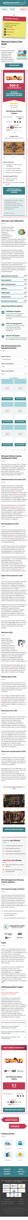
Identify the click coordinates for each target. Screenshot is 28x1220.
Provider (11, 667)
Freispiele (7, 1174)
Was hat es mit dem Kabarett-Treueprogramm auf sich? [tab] (10, 1027)
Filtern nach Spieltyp (7, 363)
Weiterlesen (14, 65)
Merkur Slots (10, 29)
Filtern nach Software (7, 371)
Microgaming (6, 507)
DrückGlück (10, 32)
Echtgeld (12, 9)
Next (24, 158)
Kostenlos (4, 9)
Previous (4, 158)
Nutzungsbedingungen (7, 1201)
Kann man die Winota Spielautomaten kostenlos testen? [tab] (13, 1032)
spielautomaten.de (15, 538)
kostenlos (15, 494)
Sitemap (21, 1213)
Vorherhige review (11, 1119)
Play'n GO (18, 507)
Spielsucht (21, 1201)
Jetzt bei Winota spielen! (14, 829)
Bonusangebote (6, 280)
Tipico (8, 34)
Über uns (21, 1199)
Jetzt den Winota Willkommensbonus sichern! (14, 190)
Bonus (21, 1169)
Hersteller (21, 1171)
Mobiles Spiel (5, 292)
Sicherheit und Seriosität (9, 301)
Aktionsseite (18, 569)
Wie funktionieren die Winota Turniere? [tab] (13, 1022)
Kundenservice (6, 297)
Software (4, 288)
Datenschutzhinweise (7, 1203)
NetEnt (13, 507)
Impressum (21, 1203)
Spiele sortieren (5, 356)
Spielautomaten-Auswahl (9, 276)
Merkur (21, 1174)
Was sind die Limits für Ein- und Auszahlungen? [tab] (10, 1037)
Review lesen (14, 107)
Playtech (18, 517)
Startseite (7, 1199)
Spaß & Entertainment (8, 284)
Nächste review (15, 1126)
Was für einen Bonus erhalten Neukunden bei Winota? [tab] (10, 993)
